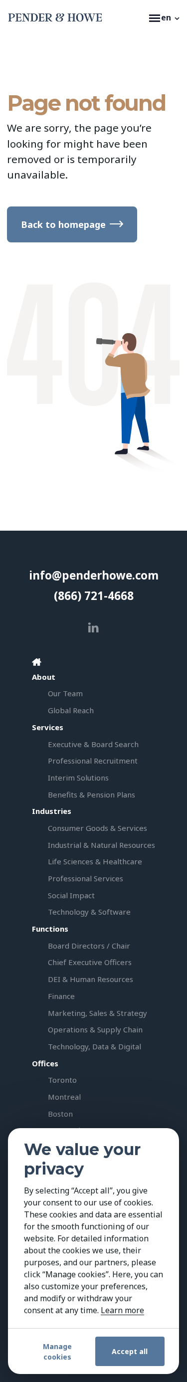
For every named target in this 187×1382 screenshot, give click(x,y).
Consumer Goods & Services (97, 828)
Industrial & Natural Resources (101, 845)
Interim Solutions (78, 778)
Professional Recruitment (93, 761)
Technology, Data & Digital (94, 1046)
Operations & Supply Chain (95, 1029)
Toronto (62, 1080)
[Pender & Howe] (76, 17)
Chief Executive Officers (90, 962)
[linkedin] (93, 627)
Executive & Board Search (93, 744)
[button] (171, 17)
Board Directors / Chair (89, 946)
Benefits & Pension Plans (91, 794)
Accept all (130, 1351)
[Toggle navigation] (151, 17)
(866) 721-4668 (94, 595)
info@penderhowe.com (94, 575)
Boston (60, 1114)
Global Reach (71, 710)
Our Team (65, 693)
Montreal (64, 1097)
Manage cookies (57, 1352)
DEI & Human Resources (90, 979)
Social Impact (71, 895)
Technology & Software (89, 912)
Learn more (122, 1310)
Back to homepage (63, 224)
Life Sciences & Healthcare (95, 861)
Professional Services (85, 878)
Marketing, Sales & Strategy (97, 1013)
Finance (61, 996)
